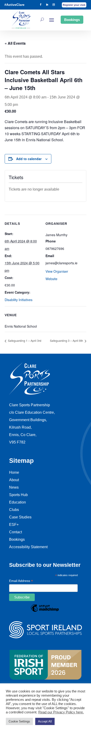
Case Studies (20, 517)
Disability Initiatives (18, 299)
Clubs (14, 510)
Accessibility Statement (28, 547)
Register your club (74, 4)
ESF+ (14, 525)
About (14, 480)
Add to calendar (29, 158)
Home (14, 472)
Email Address (21, 581)
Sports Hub (18, 495)
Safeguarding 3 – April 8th (67, 340)
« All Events (15, 43)
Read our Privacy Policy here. (61, 712)
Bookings (72, 20)
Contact (15, 532)
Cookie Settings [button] (19, 721)
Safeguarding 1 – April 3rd (24, 340)
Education (17, 502)
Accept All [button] (45, 721)
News (14, 487)
